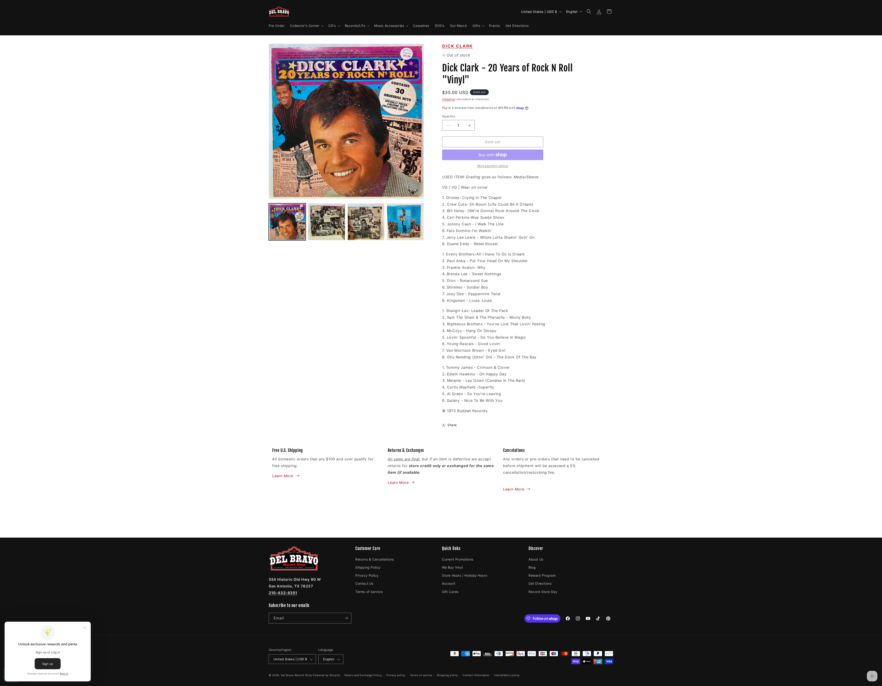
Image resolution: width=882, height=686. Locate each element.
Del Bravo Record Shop (296, 675)
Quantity (448, 116)
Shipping (448, 99)
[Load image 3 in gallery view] (366, 221)
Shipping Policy (368, 567)
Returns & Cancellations (374, 559)
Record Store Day (543, 591)
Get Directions (540, 583)
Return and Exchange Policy (363, 675)
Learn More (282, 475)
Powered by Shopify (326, 675)
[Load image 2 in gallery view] (326, 221)
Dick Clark (457, 46)
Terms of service (421, 675)
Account (448, 583)
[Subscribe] (346, 618)
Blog (532, 567)
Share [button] (452, 425)
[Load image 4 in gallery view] (405, 221)
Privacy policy (395, 675)
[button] (306, 26)
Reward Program (542, 575)
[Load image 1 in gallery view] (287, 221)
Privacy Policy (366, 575)
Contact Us (364, 583)
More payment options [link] (492, 165)
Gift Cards (450, 591)
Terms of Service (369, 591)
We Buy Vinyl (452, 567)
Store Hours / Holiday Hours (464, 575)
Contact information (476, 675)
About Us (536, 559)
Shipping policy (447, 675)
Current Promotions (457, 559)
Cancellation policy (507, 675)
